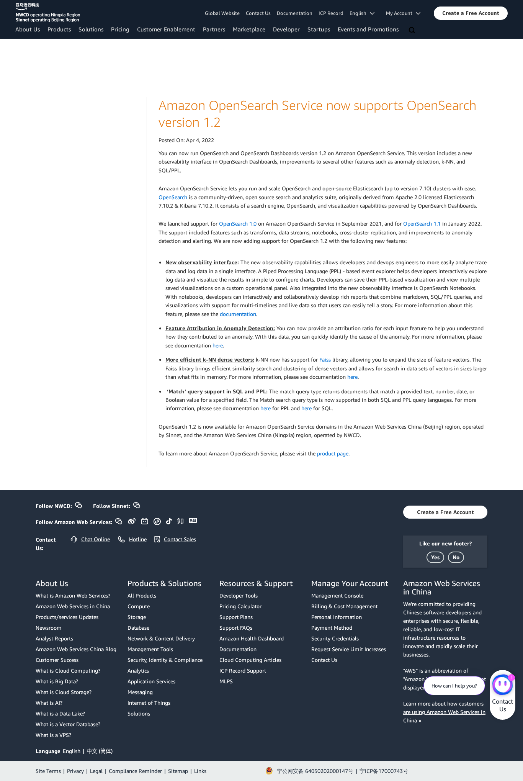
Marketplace (249, 29)
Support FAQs (235, 627)
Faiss (325, 359)
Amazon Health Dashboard (251, 638)
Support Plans (236, 617)
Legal (96, 771)
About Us (27, 29)
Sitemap (178, 771)
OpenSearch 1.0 (238, 223)
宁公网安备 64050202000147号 (315, 771)
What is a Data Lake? (60, 713)
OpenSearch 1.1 (422, 223)
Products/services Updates (67, 617)
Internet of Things (148, 702)
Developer (286, 29)
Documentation (294, 13)
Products (59, 29)
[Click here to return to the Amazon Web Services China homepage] (47, 12)
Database (138, 627)
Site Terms (48, 771)
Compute (138, 606)
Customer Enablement (166, 29)
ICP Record (331, 13)
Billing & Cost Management (344, 606)
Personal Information (336, 617)
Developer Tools (238, 595)
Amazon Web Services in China (73, 606)
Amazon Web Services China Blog (76, 649)
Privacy (75, 771)
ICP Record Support (242, 670)
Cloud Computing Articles (250, 660)
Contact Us (258, 13)
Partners (214, 29)
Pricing (120, 29)
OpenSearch (173, 197)
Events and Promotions (368, 29)
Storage (136, 617)
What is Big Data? (57, 681)
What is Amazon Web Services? (73, 595)
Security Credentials (335, 638)
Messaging (140, 692)
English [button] (360, 13)
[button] (471, 13)
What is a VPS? (53, 735)
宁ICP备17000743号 (384, 771)
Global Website (222, 13)
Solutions (90, 29)
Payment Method (331, 627)
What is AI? (49, 702)
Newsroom (49, 627)
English (71, 751)
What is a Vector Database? (68, 724)
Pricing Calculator (240, 606)
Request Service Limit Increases (348, 649)
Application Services (151, 681)
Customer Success (57, 660)
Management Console (337, 595)
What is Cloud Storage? (64, 692)
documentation (238, 314)
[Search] (413, 30)
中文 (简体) (100, 751)
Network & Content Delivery (161, 638)
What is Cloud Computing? (68, 670)
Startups (318, 29)
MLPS (226, 681)
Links (200, 771)
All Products (141, 595)
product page (332, 453)
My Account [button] (401, 13)
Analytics (138, 670)
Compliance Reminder (135, 771)
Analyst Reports (54, 638)
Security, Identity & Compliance (165, 660)
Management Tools (150, 649)
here (217, 345)
